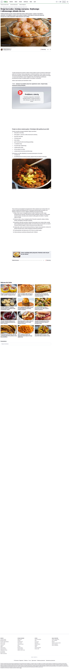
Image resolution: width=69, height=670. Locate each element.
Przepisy (11, 1)
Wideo (31, 1)
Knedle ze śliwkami (20, 648)
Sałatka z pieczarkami (3, 653)
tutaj (20, 667)
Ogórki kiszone (20, 639)
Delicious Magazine (22, 4)
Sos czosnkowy (2, 651)
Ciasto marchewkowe (38, 639)
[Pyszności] (6, 2)
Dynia (18, 645)
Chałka (36, 646)
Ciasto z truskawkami (55, 645)
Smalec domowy (2, 647)
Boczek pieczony (2, 652)
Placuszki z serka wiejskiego (4, 641)
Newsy (16, 1)
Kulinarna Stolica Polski (4, 4)
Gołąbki (1, 646)
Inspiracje (26, 1)
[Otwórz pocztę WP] (57, 2)
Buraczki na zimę (20, 647)
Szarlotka (36, 645)
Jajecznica (2, 645)
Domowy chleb (37, 648)
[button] (59, 1)
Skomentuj (44, 49)
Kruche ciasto (37, 641)
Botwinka (53, 641)
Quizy (35, 1)
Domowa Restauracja (14, 4)
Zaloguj (64, 1)
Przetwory (19, 640)
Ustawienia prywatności (50, 660)
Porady (20, 1)
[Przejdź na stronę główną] (2, 2)
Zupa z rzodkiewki (54, 640)
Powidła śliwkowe (20, 641)
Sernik (35, 640)
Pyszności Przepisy (3, 639)
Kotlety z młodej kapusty (55, 639)
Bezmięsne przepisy (3, 640)
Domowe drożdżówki (38, 647)
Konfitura (19, 646)
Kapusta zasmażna (3, 648)
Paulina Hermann (6, 49)
